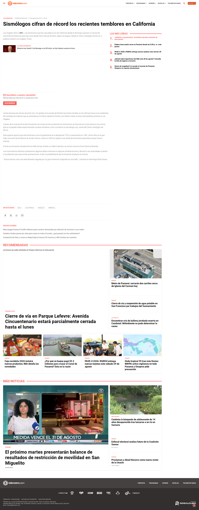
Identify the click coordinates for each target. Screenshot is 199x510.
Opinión (152, 3)
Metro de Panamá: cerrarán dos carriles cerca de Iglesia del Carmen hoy (134, 284)
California (29, 208)
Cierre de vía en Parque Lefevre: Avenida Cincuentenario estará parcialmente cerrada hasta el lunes (50, 321)
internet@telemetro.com (13, 505)
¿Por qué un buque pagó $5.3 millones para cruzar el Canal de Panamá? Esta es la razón (61, 364)
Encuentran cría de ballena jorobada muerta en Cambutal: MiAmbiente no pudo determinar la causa (134, 323)
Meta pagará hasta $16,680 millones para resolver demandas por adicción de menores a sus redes (43, 229)
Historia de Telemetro (29, 499)
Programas (140, 3)
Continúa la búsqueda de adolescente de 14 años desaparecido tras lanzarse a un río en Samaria (133, 422)
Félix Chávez (114, 447)
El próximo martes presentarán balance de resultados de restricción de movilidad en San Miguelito (52, 457)
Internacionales (21, 18)
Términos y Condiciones (11, 499)
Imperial (51, 208)
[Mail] (22, 215)
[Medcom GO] (63, 495)
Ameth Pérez (9, 467)
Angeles (41, 208)
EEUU (19, 208)
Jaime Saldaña (115, 465)
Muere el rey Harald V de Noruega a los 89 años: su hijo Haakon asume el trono (46, 48)
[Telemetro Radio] (126, 495)
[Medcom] (136, 495)
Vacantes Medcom (44, 499)
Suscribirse (10, 103)
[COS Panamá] (90, 495)
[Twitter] (11, 215)
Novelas (161, 3)
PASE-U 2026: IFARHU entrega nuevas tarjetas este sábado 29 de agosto (102, 364)
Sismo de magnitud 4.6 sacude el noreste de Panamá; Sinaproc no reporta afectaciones (135, 67)
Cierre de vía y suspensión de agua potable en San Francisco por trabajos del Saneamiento (134, 304)
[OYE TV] (81, 495)
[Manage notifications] (194, 505)
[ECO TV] (99, 495)
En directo (191, 3)
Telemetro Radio (174, 3)
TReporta (129, 3)
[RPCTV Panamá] (72, 495)
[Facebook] (5, 215)
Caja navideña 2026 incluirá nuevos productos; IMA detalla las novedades (22, 364)
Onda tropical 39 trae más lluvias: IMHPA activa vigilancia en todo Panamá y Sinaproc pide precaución (142, 365)
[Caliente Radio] (117, 495)
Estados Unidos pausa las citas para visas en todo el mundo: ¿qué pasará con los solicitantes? (41, 233)
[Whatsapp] (17, 215)
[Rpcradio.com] (108, 495)
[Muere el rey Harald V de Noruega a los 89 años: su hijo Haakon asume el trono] (9, 52)
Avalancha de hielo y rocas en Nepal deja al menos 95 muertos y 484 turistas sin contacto (39, 237)
